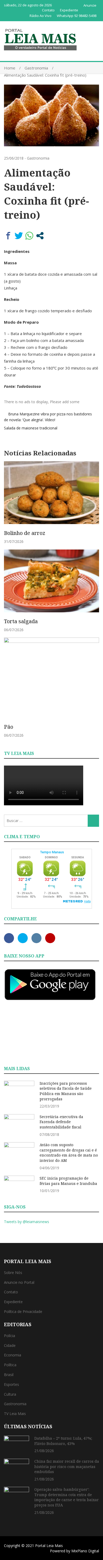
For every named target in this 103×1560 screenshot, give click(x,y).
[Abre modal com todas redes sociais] (40, 235)
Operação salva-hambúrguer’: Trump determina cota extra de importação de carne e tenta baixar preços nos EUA (66, 1497)
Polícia (9, 1335)
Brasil (8, 1374)
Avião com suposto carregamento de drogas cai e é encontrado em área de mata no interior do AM (69, 1152)
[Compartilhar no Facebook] (8, 235)
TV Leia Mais (15, 1413)
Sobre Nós (13, 1272)
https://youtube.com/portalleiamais (50, 938)
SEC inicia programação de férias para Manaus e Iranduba (68, 1181)
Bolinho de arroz (24, 533)
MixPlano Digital (85, 1550)
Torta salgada (21, 621)
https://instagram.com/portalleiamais (36, 938)
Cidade (10, 1345)
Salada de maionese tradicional (30, 427)
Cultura (10, 1394)
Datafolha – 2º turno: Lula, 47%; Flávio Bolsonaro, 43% (63, 1441)
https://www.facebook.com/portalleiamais (9, 938)
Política (10, 1364)
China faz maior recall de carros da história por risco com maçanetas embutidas (66, 1466)
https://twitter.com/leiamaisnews (23, 938)
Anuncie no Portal (19, 1282)
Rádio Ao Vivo (41, 15)
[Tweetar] (19, 235)
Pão (8, 726)
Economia (12, 1354)
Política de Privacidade (23, 1311)
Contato (48, 10)
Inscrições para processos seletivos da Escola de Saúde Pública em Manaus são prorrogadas (66, 1091)
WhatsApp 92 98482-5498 (76, 15)
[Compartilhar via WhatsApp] (29, 235)
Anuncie (89, 5)
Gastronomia (38, 158)
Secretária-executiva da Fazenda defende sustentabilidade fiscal (61, 1122)
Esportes (11, 1384)
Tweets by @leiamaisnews (26, 1221)
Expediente (69, 10)
